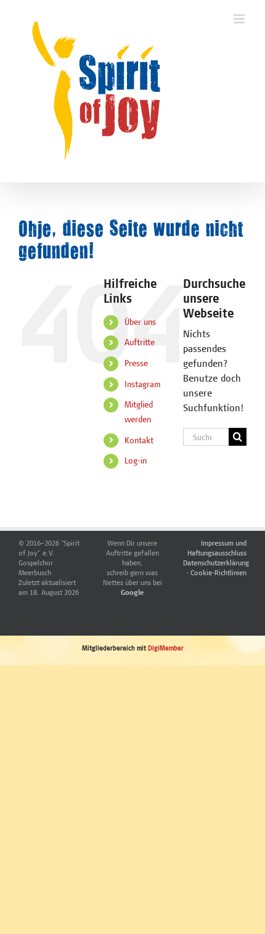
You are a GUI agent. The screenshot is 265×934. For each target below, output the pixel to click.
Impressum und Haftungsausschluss (217, 547)
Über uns (140, 322)
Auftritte (139, 342)
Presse (136, 363)
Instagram (142, 384)
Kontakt (138, 440)
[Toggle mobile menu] (240, 18)
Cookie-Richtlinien (218, 572)
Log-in (135, 460)
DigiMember (166, 648)
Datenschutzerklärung (216, 562)
